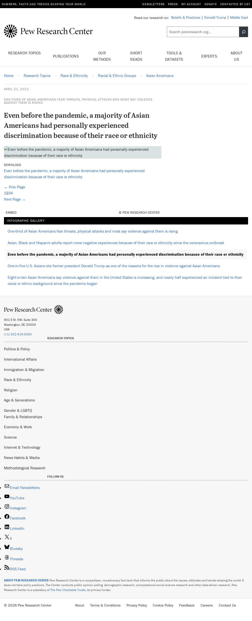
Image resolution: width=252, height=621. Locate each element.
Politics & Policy (17, 348)
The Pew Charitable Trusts (67, 590)
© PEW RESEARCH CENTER (139, 212)
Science (10, 437)
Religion (10, 389)
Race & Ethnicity (17, 379)
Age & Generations (19, 400)
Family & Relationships (23, 416)
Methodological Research (25, 467)
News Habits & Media (22, 457)
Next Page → (15, 199)
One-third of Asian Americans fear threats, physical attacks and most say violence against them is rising (78, 101)
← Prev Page (14, 186)
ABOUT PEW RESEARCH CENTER (26, 580)
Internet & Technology (22, 447)
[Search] (243, 32)
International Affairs (20, 359)
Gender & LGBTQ (18, 410)
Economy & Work (18, 426)
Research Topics (24, 52)
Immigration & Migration (24, 369)
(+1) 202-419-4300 (18, 334)
